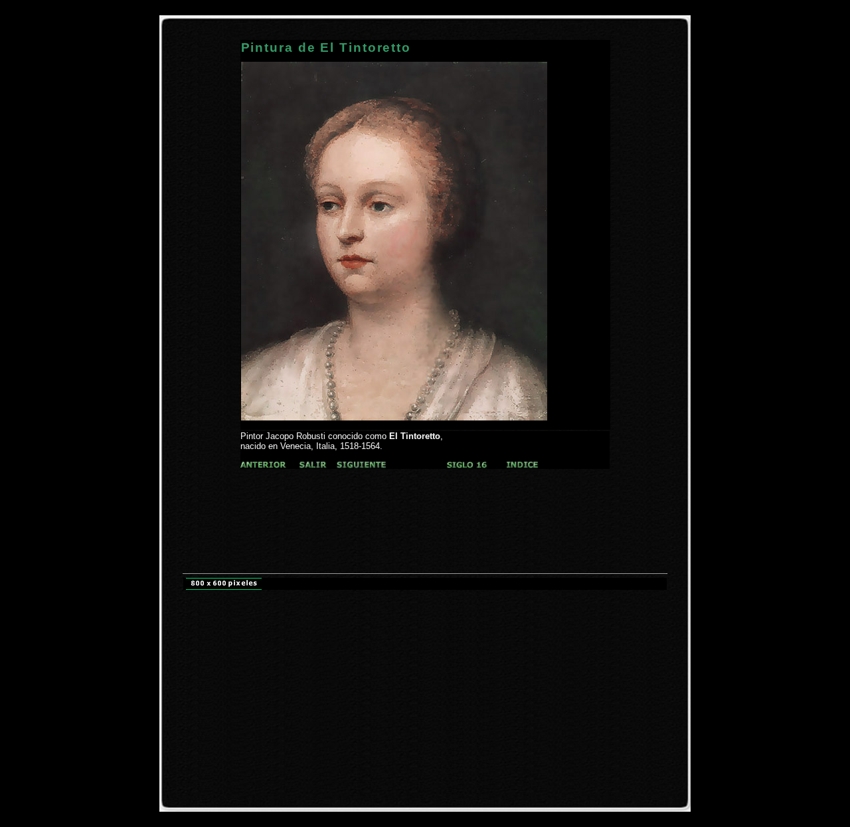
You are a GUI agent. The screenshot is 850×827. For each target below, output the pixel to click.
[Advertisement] (425, 494)
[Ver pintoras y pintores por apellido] (263, 465)
